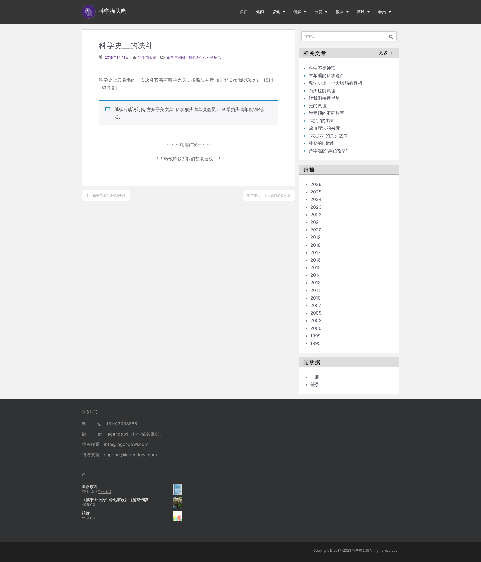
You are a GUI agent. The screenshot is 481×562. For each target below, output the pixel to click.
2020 (316, 229)
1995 (315, 343)
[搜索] (391, 36)
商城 (361, 11)
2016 (315, 260)
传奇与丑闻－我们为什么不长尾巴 (194, 57)
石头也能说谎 (322, 90)
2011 (315, 290)
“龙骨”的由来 (321, 120)
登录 (314, 384)
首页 (244, 11)
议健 (276, 11)
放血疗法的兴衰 (324, 128)
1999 (315, 335)
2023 (316, 207)
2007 (315, 305)
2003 (316, 320)
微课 (339, 11)
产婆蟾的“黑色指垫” (328, 150)
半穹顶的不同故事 (326, 113)
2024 (316, 199)
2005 (316, 313)
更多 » (386, 53)
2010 (315, 298)
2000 (316, 328)
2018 (315, 245)
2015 (315, 267)
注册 (314, 377)
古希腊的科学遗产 (326, 75)
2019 (315, 237)
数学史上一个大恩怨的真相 (335, 83)
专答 (318, 11)
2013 (315, 282)
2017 (315, 252)
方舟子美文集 (160, 109)
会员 (382, 11)
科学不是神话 (322, 68)
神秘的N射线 (321, 143)
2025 (316, 192)
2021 (315, 222)
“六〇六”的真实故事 (328, 135)
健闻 (260, 11)
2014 (315, 275)
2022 (316, 214)
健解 (297, 11)
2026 (316, 184)
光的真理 (318, 105)
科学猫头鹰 (147, 57)
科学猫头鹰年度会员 (196, 109)
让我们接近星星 (324, 98)
